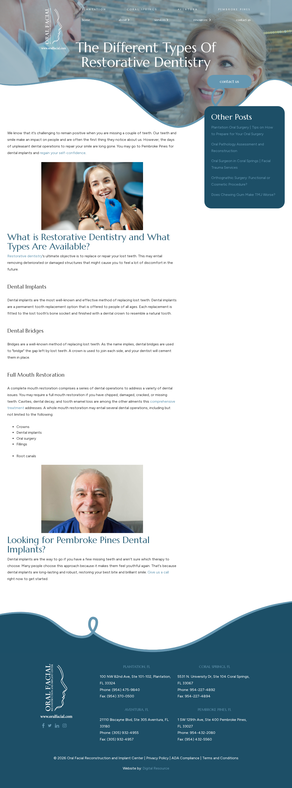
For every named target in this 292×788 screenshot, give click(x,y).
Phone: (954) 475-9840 (120, 690)
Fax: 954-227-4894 (194, 696)
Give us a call (158, 572)
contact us (243, 20)
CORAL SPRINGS (142, 9)
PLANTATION (94, 9)
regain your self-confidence (63, 153)
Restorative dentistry (24, 256)
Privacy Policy (157, 758)
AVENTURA (188, 9)
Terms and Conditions (220, 758)
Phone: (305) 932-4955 (119, 732)
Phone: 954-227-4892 (196, 690)
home (86, 20)
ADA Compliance (185, 758)
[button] (122, 20)
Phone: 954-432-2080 (196, 732)
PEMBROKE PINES (234, 9)
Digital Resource (156, 768)
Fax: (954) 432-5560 (194, 739)
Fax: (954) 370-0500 (117, 696)
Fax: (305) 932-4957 (117, 739)
